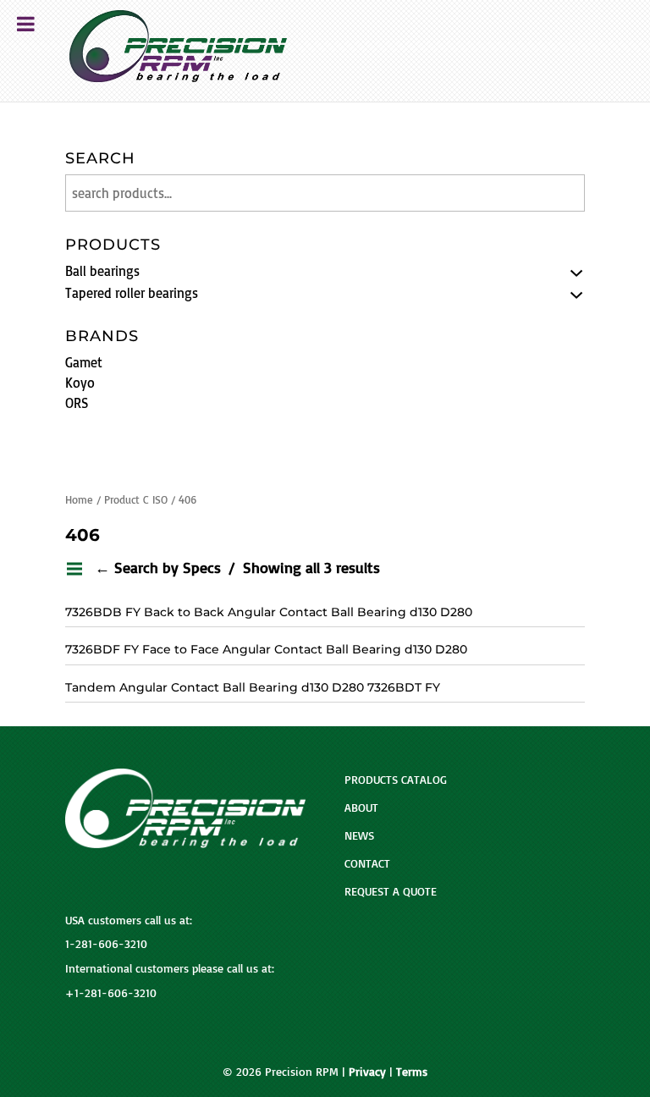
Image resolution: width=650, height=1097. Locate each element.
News (359, 835)
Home (79, 499)
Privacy (367, 1071)
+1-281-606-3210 (111, 992)
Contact (367, 863)
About (361, 807)
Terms (411, 1071)
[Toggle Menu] (26, 23)
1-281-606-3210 (106, 943)
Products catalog (395, 779)
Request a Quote (390, 891)
